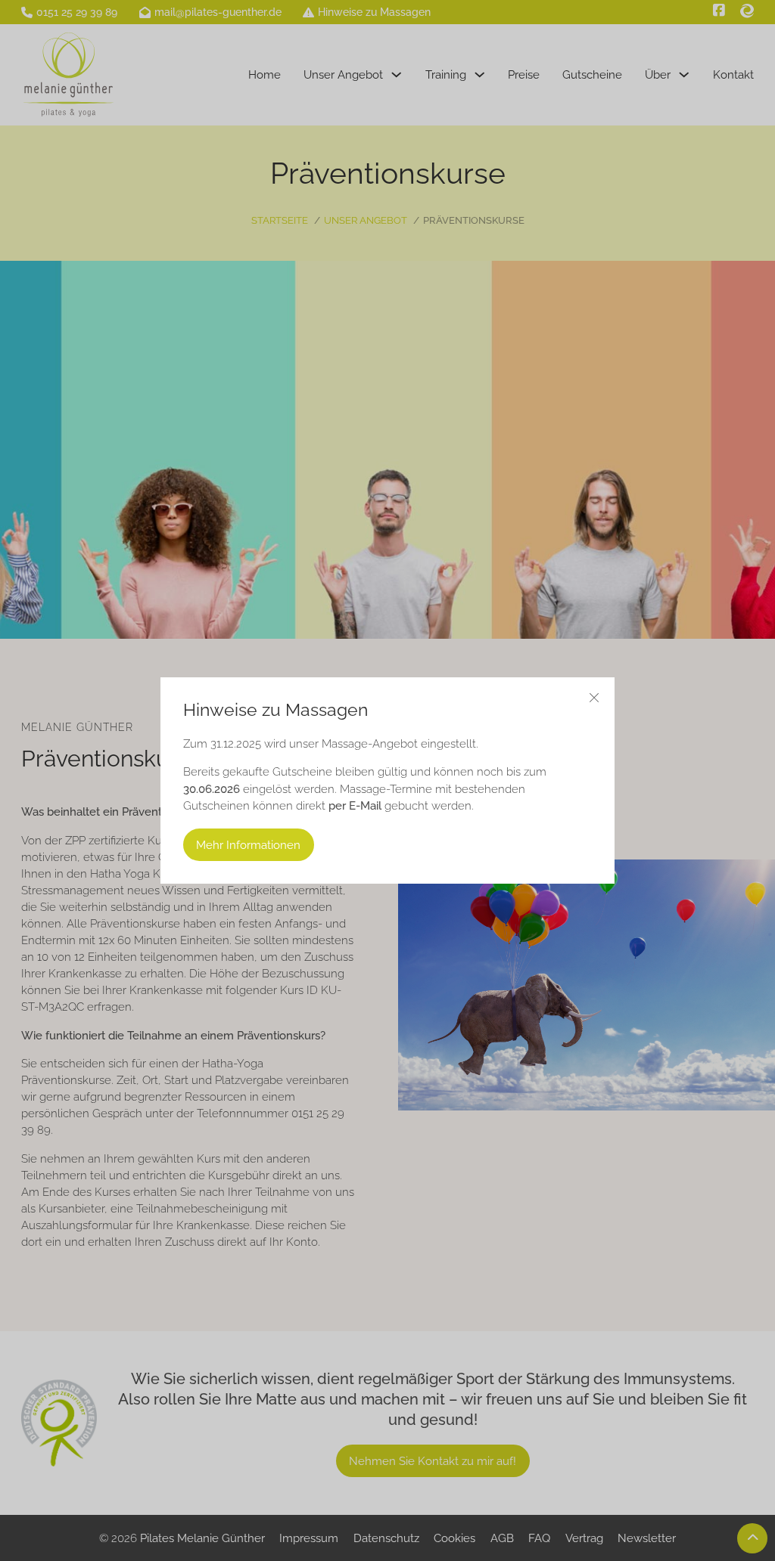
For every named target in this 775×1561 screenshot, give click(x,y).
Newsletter (647, 1538)
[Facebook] (719, 11)
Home (264, 74)
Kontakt (733, 74)
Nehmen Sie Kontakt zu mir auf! (432, 1461)
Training (445, 74)
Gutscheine (592, 74)
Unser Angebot (343, 74)
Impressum (308, 1538)
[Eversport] (747, 11)
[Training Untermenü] (479, 74)
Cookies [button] (454, 1538)
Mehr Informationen (248, 845)
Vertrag (584, 1538)
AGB (502, 1538)
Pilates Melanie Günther (202, 1538)
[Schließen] (594, 698)
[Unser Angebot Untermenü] (396, 74)
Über (658, 74)
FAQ (539, 1538)
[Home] (68, 75)
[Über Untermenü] (683, 74)
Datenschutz (386, 1538)
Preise (524, 74)
